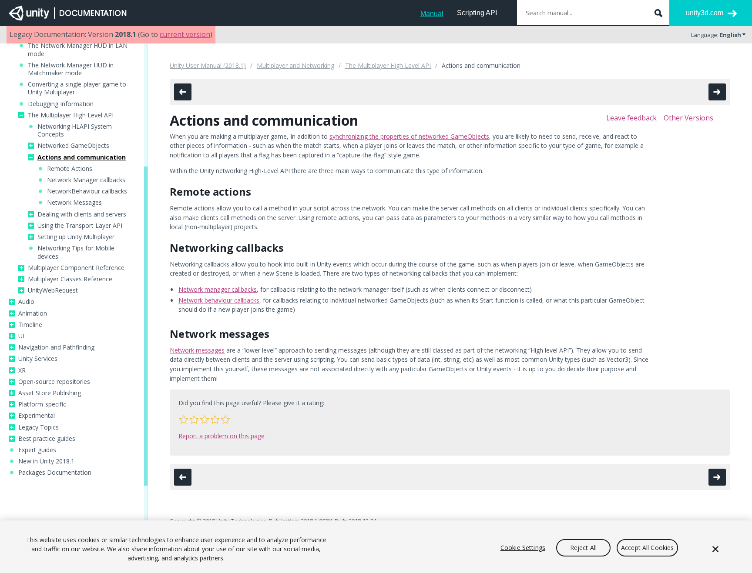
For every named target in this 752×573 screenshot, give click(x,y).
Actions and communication (81, 157)
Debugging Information (61, 104)
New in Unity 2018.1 (46, 461)
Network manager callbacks (217, 289)
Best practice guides (46, 439)
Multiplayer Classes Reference (70, 279)
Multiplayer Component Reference (76, 268)
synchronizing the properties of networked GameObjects (409, 136)
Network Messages (74, 203)
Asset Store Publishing (49, 393)
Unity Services (37, 359)
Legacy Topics (38, 427)
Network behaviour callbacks (218, 300)
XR (22, 370)
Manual (431, 13)
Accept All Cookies (647, 547)
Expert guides (37, 450)
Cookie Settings (522, 547)
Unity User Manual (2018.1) (208, 65)
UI (21, 336)
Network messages (197, 350)
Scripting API (477, 13)
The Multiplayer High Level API (71, 115)
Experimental (36, 416)
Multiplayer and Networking (295, 65)
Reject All (583, 547)
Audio (26, 302)
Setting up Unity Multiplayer (75, 237)
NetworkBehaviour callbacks (87, 191)
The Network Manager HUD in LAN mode (78, 49)
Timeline (30, 325)
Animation (32, 313)
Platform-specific (42, 404)
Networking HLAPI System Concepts (74, 130)
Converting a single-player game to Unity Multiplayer (77, 88)
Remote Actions (69, 169)
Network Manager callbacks (86, 180)
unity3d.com (704, 13)
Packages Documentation (54, 472)
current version (185, 34)
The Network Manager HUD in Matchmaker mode (71, 69)
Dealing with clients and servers (81, 214)
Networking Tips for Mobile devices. (75, 252)
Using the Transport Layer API (79, 226)
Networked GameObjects (73, 146)
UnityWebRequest (53, 290)
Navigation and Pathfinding (56, 347)
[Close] (715, 549)
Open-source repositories (54, 382)
